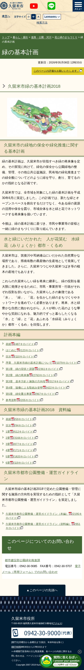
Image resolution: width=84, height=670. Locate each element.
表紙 (20, 344)
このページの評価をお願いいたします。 (56, 70)
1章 (20, 431)
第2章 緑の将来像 (30, 375)
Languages (50, 16)
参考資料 (23, 400)
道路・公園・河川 (41, 37)
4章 (20, 450)
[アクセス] (57, 623)
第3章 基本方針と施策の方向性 (38, 381)
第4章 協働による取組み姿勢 (36, 387)
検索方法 (42, 22)
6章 (19, 462)
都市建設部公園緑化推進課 (22, 560)
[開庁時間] (16, 647)
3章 (20, 444)
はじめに (23, 350)
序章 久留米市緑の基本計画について (41, 362)
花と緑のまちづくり (66, 37)
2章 (20, 437)
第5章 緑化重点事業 (30, 393)
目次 (20, 356)
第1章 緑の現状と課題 (33, 369)
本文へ (6, 16)
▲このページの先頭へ (42, 590)
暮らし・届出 (20, 37)
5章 (20, 456)
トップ (6, 37)
